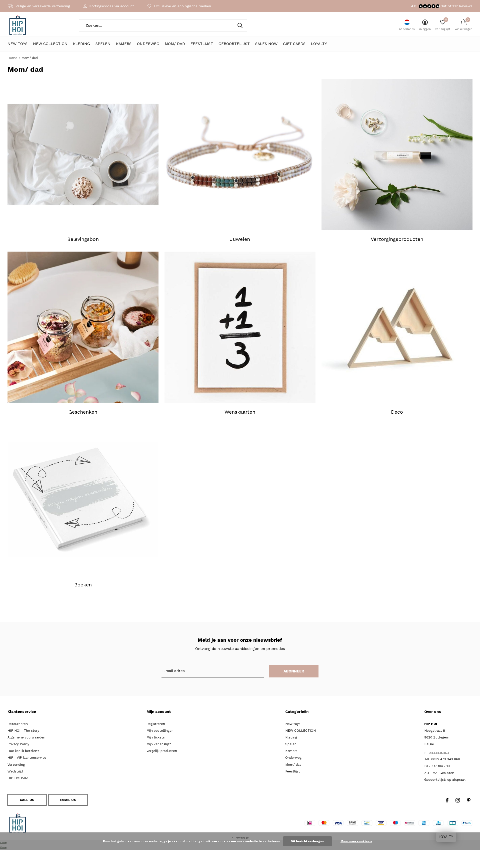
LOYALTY (319, 44)
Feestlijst (201, 44)
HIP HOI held (18, 778)
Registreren (155, 724)
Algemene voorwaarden (26, 737)
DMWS (258, 824)
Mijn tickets (155, 737)
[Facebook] (447, 800)
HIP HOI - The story (23, 730)
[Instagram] (458, 800)
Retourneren (18, 724)
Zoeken (240, 25)
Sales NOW (266, 44)
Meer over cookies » (356, 841)
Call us (27, 800)
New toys (18, 44)
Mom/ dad (175, 44)
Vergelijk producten (161, 751)
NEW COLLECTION (50, 44)
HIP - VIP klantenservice (27, 757)
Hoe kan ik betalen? (23, 751)
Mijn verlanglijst (158, 744)
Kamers (124, 44)
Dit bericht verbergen (307, 841)
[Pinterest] (468, 800)
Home (12, 58)
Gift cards (294, 44)
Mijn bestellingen (160, 730)
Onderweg (148, 44)
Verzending (16, 764)
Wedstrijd (15, 771)
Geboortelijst (234, 44)
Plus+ (271, 824)
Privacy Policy (18, 744)
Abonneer (294, 671)
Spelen (103, 44)
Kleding (81, 44)
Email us (68, 800)
